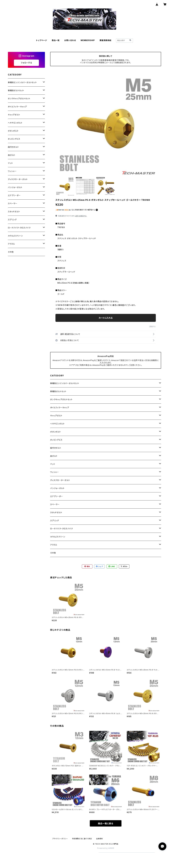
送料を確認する (81, 216)
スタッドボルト (56, 512)
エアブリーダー (56, 496)
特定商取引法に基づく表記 (82, 839)
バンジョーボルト (57, 488)
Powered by (102, 848)
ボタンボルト (55, 432)
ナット (52, 464)
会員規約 (99, 839)
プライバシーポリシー (60, 839)
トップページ (41, 40)
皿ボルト (53, 456)
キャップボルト (56, 415)
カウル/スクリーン (57, 537)
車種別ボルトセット (58, 391)
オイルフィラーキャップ (59, 407)
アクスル (53, 545)
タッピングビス (56, 440)
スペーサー (55, 504)
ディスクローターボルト (60, 480)
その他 (53, 553)
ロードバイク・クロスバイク (61, 528)
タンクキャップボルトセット (61, 399)
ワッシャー (54, 472)
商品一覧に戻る (105, 823)
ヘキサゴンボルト (57, 424)
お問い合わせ (70, 40)
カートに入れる (106, 318)
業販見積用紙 (105, 40)
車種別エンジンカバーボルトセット (64, 383)
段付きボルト (55, 448)
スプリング (54, 520)
